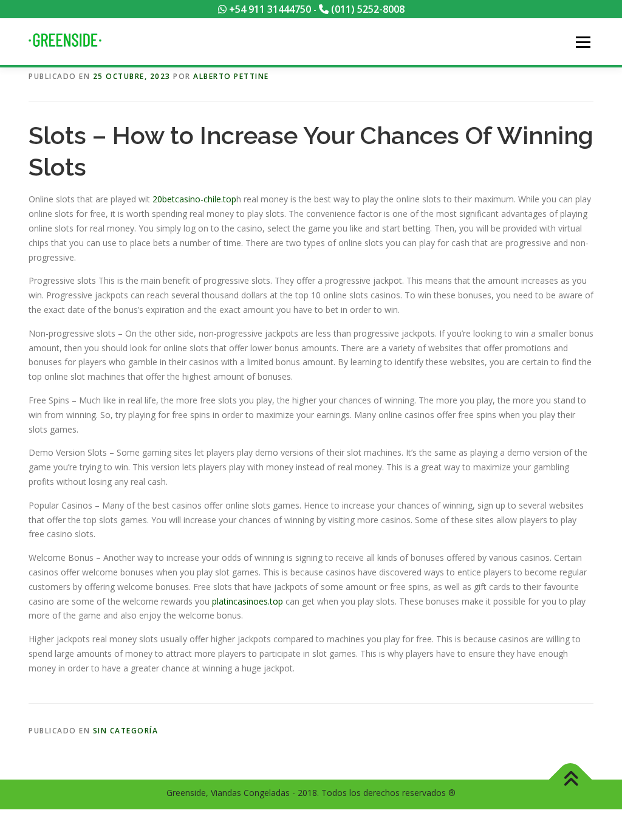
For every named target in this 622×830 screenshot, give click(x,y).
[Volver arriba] (570, 779)
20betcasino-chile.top (194, 199)
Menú (582, 42)
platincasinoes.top (247, 601)
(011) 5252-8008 (367, 9)
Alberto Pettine (231, 76)
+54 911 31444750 (269, 9)
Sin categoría (126, 730)
